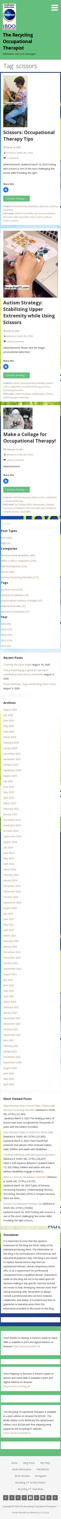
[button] (56, 6)
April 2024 (8, 863)
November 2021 (12, 1023)
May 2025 (8, 792)
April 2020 (8, 1084)
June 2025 (8, 786)
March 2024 (9, 869)
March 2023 (9, 935)
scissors (14, 220)
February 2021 (11, 1045)
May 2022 (8, 990)
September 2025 (12, 770)
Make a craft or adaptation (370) (18, 560)
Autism (16, 383)
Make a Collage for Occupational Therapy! (29, 437)
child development (22, 497)
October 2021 (10, 1029)
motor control (36, 217)
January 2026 (10, 748)
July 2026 (8, 715)
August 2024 (10, 841)
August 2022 (10, 974)
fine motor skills (10, 217)
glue (43, 508)
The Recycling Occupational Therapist (18, 41)
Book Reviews (22, 1475)
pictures (7, 511)
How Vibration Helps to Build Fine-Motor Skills (28, 1132)
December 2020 (11, 1056)
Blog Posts (29, 1462)
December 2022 (11, 952)
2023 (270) (6, 640)
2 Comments (13, 157)
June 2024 (8, 852)
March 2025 (9, 803)
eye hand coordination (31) (15, 611)
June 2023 (8, 919)
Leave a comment (15, 341)
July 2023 (8, 913)
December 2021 (11, 1018)
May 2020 (8, 1078)
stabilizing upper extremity (15, 397)
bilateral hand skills (24, 213)
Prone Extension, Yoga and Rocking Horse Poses (29, 684)
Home (14, 1462)
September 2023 (12, 902)
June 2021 (8, 1040)
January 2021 (10, 1051)
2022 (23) (6, 645)
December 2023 (11, 885)
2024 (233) (6, 634)
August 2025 (10, 775)
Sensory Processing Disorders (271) (20, 577)
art (16, 504)
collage (22, 504)
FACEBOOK (43, 1469)
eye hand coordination (14, 508)
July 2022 (8, 979)
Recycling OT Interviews (30, 1489)
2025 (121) (6, 629)
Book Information (21, 1469)
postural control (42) (12, 589)
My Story (45, 1462)
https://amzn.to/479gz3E (16, 1386)
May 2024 (8, 858)
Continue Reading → (16, 198)
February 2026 (11, 742)
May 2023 (8, 924)
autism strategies (23, 393)
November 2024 (12, 825)
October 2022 (10, 963)
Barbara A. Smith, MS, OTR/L (20, 152)
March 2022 (9, 1001)
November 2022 (12, 957)
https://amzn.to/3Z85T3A (26, 1346)
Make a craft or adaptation (44, 497)
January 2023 (10, 946)
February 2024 (11, 874)
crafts (29, 504)
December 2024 (11, 819)
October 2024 (10, 830)
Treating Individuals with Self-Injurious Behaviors (29, 1154)
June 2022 (8, 985)
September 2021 (12, 1034)
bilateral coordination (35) (15, 595)
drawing (50, 504)
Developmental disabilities (25, 206)
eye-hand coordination (44, 213)
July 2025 (8, 781)
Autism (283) (7, 571)
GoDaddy (44, 1512)
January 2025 (10, 814)
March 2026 (9, 737)
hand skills (24, 217)
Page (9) (5, 543)
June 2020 (8, 1073)
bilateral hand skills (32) (13, 606)
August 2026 (10, 709)
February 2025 (11, 808)
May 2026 (8, 726)
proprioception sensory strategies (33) (21, 600)
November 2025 (12, 759)
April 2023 (8, 930)
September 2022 (12, 968)
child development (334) (14, 566)
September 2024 (12, 836)
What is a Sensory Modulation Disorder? (25, 1177)
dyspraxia (43, 206)
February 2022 (11, 1007)
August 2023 (10, 908)
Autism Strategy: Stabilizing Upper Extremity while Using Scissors (29, 312)
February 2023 (11, 941)
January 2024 (10, 880)
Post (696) (6, 537)
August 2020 (10, 1067)
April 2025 (8, 797)
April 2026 (8, 731)
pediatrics (51, 508)
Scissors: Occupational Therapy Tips (29, 135)
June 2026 (8, 720)
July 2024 (8, 847)
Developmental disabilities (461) (18, 555)
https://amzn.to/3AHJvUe (16, 1432)
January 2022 (10, 1012)
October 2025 (10, 764)
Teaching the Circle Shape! (17, 664)
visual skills (25, 511)
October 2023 (10, 897)
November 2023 (12, 891)
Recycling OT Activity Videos (30, 1482)
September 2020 (12, 1062)
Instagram (40, 1475)
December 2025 (11, 753)
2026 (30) (6, 623)
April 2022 (8, 996)
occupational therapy (32, 386)
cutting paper (38, 393)
